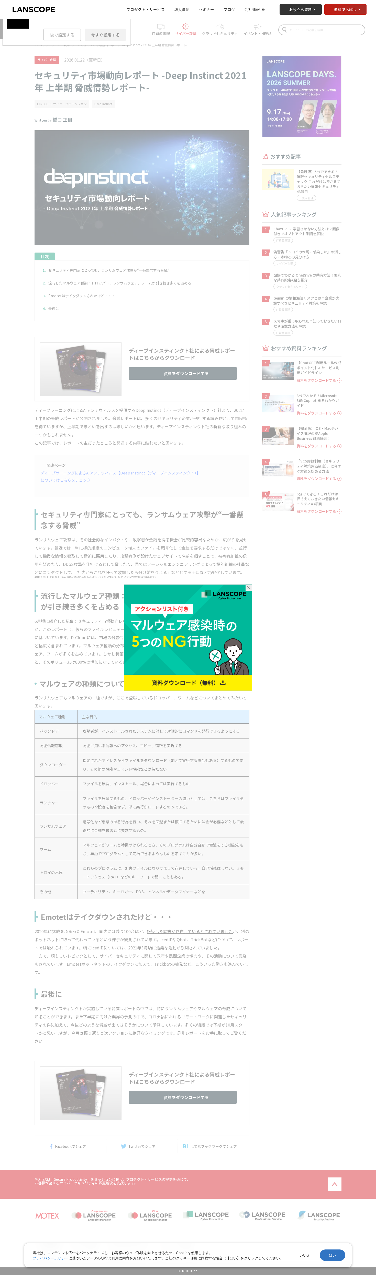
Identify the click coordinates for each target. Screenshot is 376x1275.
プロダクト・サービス (145, 9)
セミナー (206, 9)
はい (332, 1255)
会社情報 (252, 9)
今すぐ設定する (105, 35)
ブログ (229, 9)
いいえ (305, 1255)
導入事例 (182, 9)
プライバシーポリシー (51, 1258)
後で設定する (62, 35)
